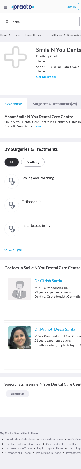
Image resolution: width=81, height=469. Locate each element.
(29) (55, 103)
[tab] (13, 104)
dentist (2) (17, 393)
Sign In (71, 7)
